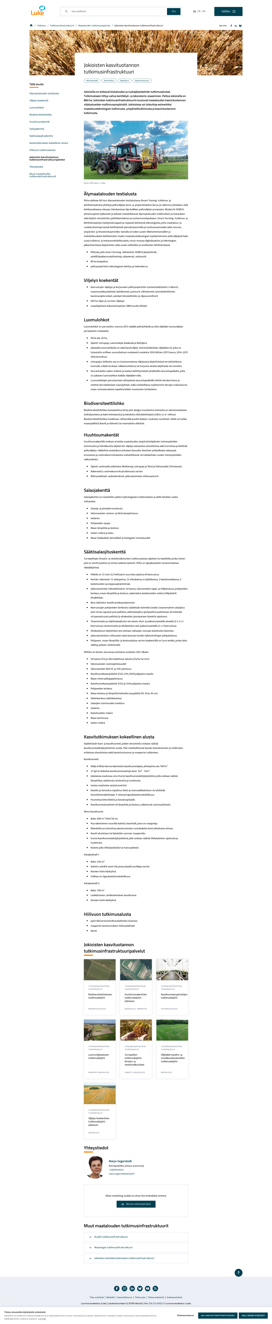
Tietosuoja (140, 1297)
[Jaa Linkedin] (235, 25)
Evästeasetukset (174, 1297)
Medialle (110, 1297)
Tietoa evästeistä (156, 1297)
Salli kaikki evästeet (253, 1316)
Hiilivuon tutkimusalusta (42, 150)
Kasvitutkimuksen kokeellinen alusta (48, 143)
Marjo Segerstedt (120, 1161)
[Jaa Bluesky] (240, 25)
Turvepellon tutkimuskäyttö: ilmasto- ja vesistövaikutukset (134, 1060)
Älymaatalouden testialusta (44, 93)
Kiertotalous (109, 80)
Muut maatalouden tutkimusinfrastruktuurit (42, 175)
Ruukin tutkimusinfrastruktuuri (111, 1237)
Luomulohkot (36, 107)
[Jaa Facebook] (231, 25)
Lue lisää (42, 1319)
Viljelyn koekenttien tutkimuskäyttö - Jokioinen (98, 1121)
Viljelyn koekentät (38, 100)
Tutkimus (41, 26)
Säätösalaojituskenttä (41, 136)
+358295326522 (116, 1170)
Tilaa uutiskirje (97, 1297)
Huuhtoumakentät (39, 122)
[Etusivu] (31, 26)
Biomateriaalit (92, 80)
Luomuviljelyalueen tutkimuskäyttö (98, 1056)
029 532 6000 (155, 1303)
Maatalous (124, 80)
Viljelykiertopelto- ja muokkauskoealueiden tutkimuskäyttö (173, 1058)
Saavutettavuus (124, 1297)
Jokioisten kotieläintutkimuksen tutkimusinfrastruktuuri (124, 1258)
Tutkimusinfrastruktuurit (62, 26)
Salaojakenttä (36, 129)
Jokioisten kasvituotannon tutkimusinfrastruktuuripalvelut (47, 158)
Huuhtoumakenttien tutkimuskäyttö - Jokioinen (136, 997)
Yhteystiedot (36, 167)
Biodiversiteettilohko (40, 115)
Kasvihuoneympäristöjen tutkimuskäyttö (174, 996)
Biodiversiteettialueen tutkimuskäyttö (100, 996)
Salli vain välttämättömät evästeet (218, 1315)
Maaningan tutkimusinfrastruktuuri (113, 1247)
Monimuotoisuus (142, 80)
